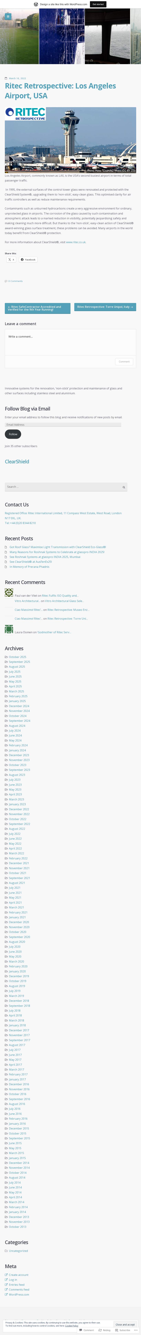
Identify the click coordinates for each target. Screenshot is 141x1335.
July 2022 (14, 834)
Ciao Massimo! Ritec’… (29, 610)
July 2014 (14, 1182)
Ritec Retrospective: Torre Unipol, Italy (105, 307)
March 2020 (16, 961)
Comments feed (19, 1289)
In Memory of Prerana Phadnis (29, 567)
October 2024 (17, 716)
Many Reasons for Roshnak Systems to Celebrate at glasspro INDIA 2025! (57, 552)
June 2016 (15, 1114)
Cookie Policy (71, 1325)
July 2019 (14, 991)
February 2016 (18, 1119)
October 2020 (17, 932)
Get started (98, 4)
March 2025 (16, 691)
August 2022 (17, 829)
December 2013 (19, 1217)
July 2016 (14, 1109)
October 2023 (17, 765)
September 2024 (19, 721)
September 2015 (19, 1138)
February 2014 (18, 1207)
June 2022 (15, 839)
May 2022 (15, 844)
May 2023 (15, 789)
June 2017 (15, 1055)
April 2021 (15, 902)
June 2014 (15, 1187)
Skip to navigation (8, 16)
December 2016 (19, 1084)
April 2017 (15, 1065)
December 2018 (19, 1001)
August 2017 (17, 1045)
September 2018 (19, 1006)
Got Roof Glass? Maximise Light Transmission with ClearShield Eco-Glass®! (58, 547)
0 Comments (15, 281)
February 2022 (18, 858)
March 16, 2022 (17, 78)
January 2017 (17, 1079)
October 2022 (17, 819)
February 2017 (18, 1074)
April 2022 (15, 848)
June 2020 (15, 952)
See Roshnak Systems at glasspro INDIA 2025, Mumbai (45, 557)
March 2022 (16, 853)
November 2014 (19, 1168)
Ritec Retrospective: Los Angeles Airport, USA (60, 90)
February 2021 (18, 912)
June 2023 (15, 785)
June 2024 (15, 735)
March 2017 (16, 1069)
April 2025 (15, 686)
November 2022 (19, 814)
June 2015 (15, 1143)
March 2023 (16, 799)
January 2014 (17, 1212)
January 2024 (17, 750)
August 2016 (17, 1104)
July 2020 (14, 947)
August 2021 (17, 883)
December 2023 (19, 755)
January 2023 (17, 804)
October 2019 (17, 981)
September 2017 (19, 1040)
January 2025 (17, 701)
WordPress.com (19, 1294)
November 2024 (19, 711)
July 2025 (14, 672)
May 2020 (15, 956)
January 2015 (17, 1158)
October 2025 (17, 657)
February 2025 (18, 696)
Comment (124, 361)
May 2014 (15, 1192)
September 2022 (19, 824)
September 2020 (19, 937)
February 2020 (18, 966)
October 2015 (17, 1133)
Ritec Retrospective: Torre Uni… (67, 618)
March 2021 (16, 907)
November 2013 (19, 1222)
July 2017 (14, 1050)
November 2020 (19, 927)
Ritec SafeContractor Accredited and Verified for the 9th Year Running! (34, 308)
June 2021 (15, 893)
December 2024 (19, 706)
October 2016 (17, 1094)
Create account (18, 1275)
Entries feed (16, 1285)
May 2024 (15, 740)
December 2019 (19, 976)
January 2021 (17, 917)
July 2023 (14, 780)
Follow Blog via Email (27, 408)
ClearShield (17, 461)
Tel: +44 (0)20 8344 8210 (20, 523)
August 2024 (17, 726)
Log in (13, 1280)
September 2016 (19, 1099)
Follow (13, 434)
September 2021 (19, 878)
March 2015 (16, 1153)
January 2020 (17, 971)
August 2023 (17, 775)
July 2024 (14, 730)
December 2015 (19, 1128)
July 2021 (14, 888)
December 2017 (19, 1030)
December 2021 (19, 863)
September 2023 (19, 770)
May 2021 (15, 897)
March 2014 (16, 1202)
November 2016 (19, 1089)
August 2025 (17, 667)
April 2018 (15, 1015)
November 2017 (19, 1035)
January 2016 (17, 1124)
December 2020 (19, 922)
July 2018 (14, 1010)
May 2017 (15, 1060)
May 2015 (15, 1148)
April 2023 (15, 794)
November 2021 (19, 868)
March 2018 (16, 1020)
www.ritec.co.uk (76, 242)
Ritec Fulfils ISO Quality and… (60, 596)
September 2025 (19, 662)
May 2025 (15, 681)
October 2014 (17, 1173)
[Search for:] (66, 487)
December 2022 (19, 809)
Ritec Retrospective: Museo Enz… (68, 610)
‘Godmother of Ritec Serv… (54, 632)
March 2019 (16, 996)
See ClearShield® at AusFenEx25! (31, 562)
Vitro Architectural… (27, 601)
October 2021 (17, 873)
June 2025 (15, 676)
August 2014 (17, 1177)
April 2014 (15, 1197)
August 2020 (17, 942)
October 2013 (17, 1227)
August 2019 (17, 986)
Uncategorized (18, 1251)
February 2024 (18, 745)
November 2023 (19, 760)
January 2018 (17, 1025)
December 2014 (19, 1163)
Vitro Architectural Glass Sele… (64, 601)
